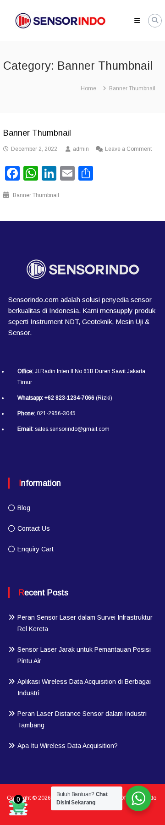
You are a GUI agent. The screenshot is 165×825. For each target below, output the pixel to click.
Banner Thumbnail (37, 133)
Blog (23, 508)
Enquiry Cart (35, 549)
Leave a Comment (128, 149)
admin (81, 149)
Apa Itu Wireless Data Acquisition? (67, 745)
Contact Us (33, 528)
